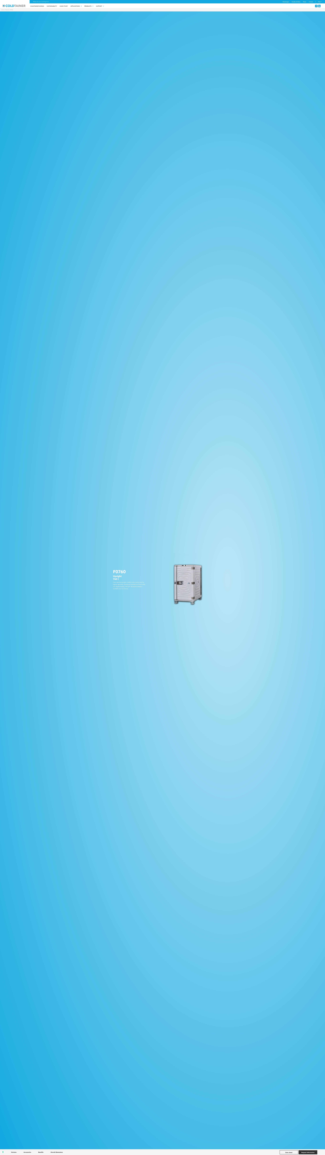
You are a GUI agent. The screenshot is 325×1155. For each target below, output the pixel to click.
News (304, 2)
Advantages (286, 2)
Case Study (64, 6)
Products (7, 9)
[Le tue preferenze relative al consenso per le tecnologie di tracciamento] (3, 1152)
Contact (311, 2)
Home (2, 9)
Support (99, 6)
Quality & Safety (296, 2)
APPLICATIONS (75, 6)
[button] (289, 1152)
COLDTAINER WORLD (37, 6)
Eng (319, 1)
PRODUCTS (87, 6)
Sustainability (52, 6)
